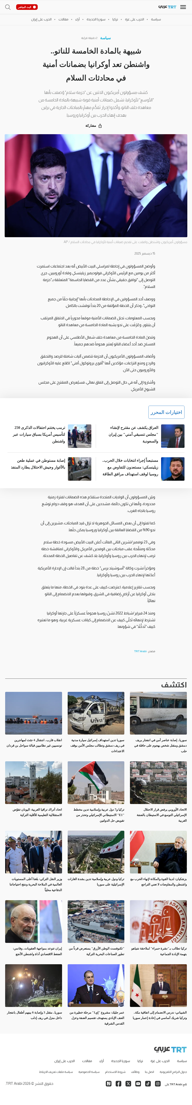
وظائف (135, 1072)
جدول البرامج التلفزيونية (173, 1072)
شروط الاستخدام (115, 1072)
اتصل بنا (149, 1072)
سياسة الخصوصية (89, 1072)
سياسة (105, 38)
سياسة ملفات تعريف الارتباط (56, 1072)
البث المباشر (24, 7)
